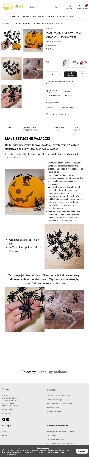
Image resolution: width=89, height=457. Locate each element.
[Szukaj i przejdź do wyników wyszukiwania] (56, 7)
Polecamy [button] (28, 371)
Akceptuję (81, 451)
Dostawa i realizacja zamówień (58, 396)
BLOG (4, 435)
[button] (79, 16)
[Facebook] (3, 419)
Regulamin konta (53, 435)
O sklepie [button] (6, 425)
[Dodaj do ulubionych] (82, 74)
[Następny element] (84, 62)
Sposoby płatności (54, 411)
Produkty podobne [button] (53, 371)
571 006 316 (7, 414)
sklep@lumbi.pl (7, 410)
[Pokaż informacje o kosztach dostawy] (71, 95)
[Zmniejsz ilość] (47, 74)
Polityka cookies (53, 407)
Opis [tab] (9, 127)
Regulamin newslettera (55, 439)
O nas (4, 431)
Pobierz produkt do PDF (58, 114)
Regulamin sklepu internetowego (59, 403)
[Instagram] (7, 419)
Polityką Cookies (43, 448)
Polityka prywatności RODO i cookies (61, 431)
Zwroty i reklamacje (54, 400)
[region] (74, 62)
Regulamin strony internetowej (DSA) (61, 443)
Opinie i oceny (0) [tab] (57, 128)
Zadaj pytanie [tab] (76, 128)
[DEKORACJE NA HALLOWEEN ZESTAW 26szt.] (75, 62)
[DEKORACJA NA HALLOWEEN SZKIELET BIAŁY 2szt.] (66, 62)
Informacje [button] (52, 389)
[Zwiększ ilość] (57, 74)
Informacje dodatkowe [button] (57, 425)
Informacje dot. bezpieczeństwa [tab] (30, 128)
